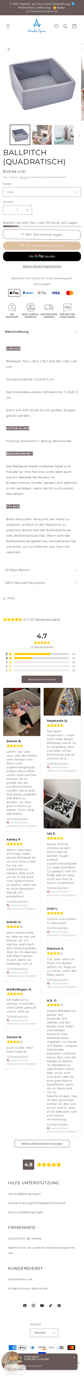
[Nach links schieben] (4, 135)
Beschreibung (17, 332)
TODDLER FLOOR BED (36, 1359)
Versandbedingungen (24, 1194)
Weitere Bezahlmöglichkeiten (42, 266)
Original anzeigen (17, 818)
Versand (24, 177)
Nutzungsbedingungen (25, 1212)
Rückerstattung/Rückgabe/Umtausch (37, 1203)
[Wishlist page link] (56, 26)
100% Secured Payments (25, 583)
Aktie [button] (11, 598)
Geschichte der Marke (25, 1238)
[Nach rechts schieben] (79, 135)
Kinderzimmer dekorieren (28, 1288)
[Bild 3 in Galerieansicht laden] (64, 135)
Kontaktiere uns (20, 1279)
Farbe (7, 183)
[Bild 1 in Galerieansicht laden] (20, 135)
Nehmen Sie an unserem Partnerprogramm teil (41, 1250)
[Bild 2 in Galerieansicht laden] (42, 135)
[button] (8, 26)
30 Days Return (17, 570)
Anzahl (8, 201)
